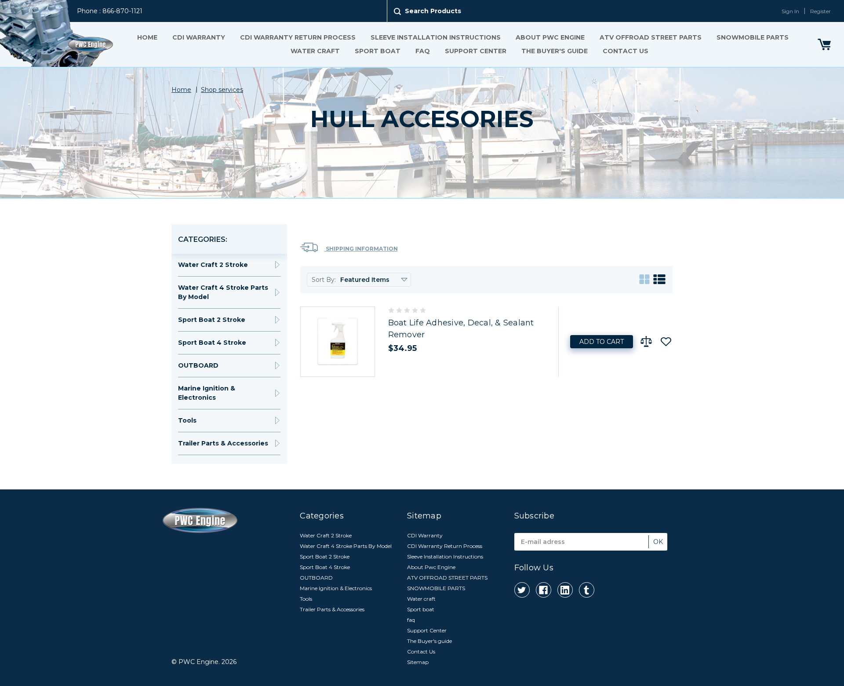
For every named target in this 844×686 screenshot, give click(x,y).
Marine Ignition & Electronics (206, 392)
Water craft (315, 51)
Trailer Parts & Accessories (223, 443)
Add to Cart (601, 342)
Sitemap (418, 662)
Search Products (433, 11)
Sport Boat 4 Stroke (212, 343)
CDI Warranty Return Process (298, 37)
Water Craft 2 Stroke (213, 265)
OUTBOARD (198, 365)
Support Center (475, 51)
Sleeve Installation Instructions (436, 37)
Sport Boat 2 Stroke (211, 320)
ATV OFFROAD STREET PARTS (651, 37)
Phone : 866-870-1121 (109, 11)
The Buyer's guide (554, 51)
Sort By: (324, 280)
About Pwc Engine (550, 37)
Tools (187, 420)
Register (820, 11)
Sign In (790, 11)
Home (147, 37)
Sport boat (377, 51)
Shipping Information (361, 248)
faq (422, 51)
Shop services (222, 90)
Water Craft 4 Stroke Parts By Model (223, 292)
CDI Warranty (198, 37)
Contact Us (625, 51)
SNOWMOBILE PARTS (753, 37)
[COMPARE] (646, 341)
